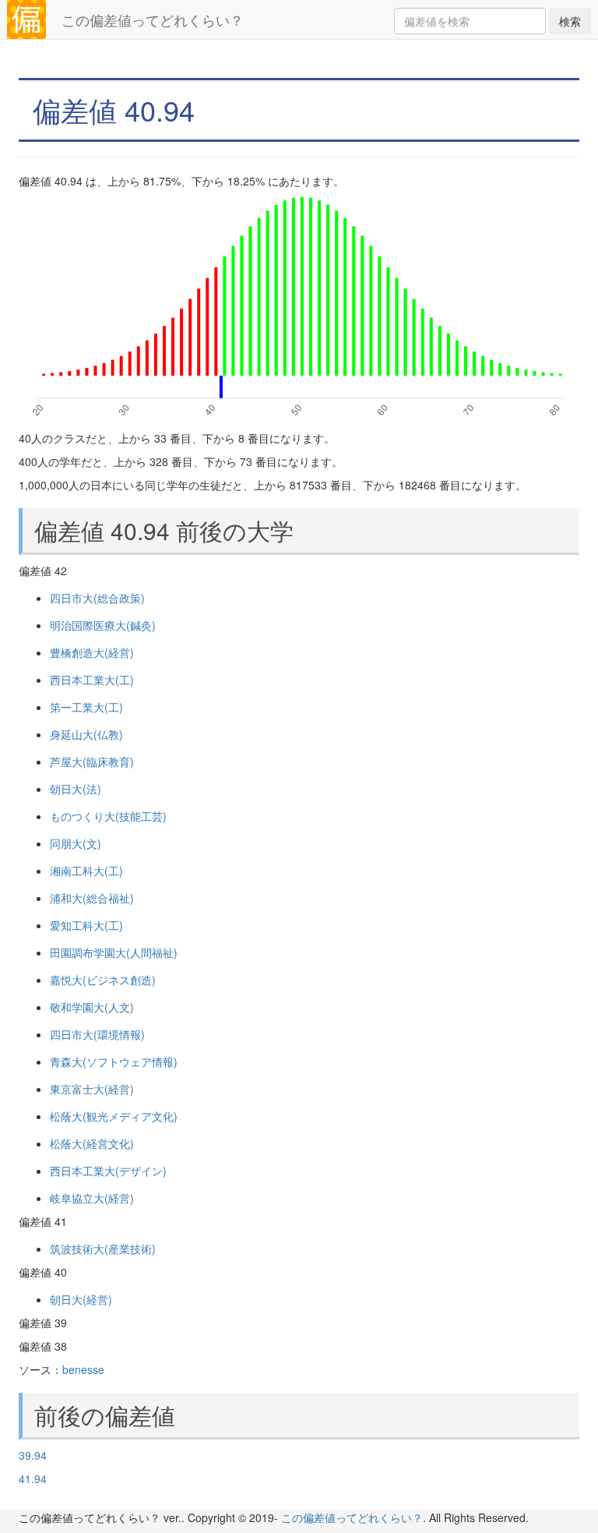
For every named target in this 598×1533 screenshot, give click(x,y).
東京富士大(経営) (92, 1089)
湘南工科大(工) (86, 870)
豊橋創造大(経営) (92, 652)
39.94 (33, 1455)
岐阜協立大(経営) (92, 1198)
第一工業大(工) (86, 707)
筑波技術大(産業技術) (103, 1248)
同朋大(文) (75, 843)
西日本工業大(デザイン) (108, 1170)
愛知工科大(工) (86, 925)
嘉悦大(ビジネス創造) (103, 979)
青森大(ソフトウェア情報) (114, 1061)
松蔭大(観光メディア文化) (114, 1116)
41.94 (33, 1478)
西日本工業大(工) (92, 679)
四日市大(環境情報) (97, 1034)
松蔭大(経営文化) (92, 1143)
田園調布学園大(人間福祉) (114, 952)
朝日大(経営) (81, 1299)
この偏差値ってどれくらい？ (153, 19)
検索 (570, 21)
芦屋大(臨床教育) (92, 761)
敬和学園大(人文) (92, 1007)
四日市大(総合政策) (97, 598)
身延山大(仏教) (86, 734)
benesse (83, 1369)
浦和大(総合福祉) (92, 898)
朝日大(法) (75, 789)
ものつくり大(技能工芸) (108, 816)
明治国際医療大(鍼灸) (103, 625)
